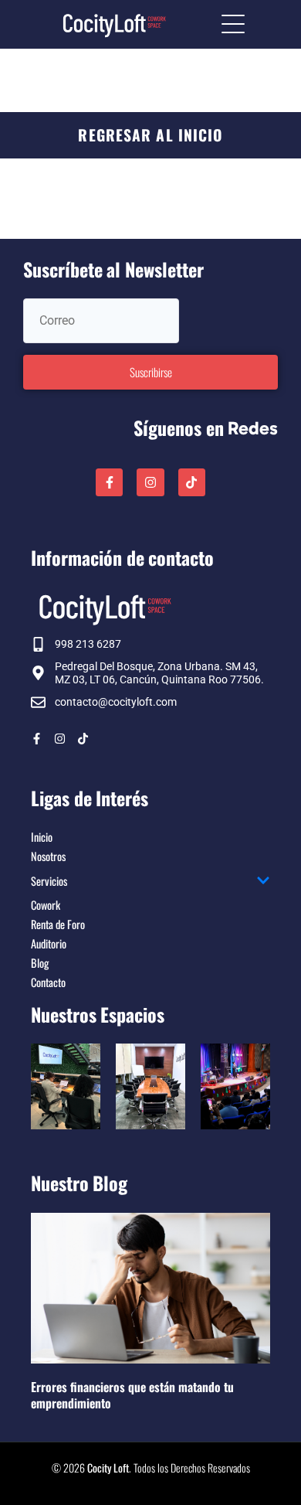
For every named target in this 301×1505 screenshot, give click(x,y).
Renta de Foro (58, 924)
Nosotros (48, 856)
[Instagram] (150, 481)
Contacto (48, 982)
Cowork (45, 905)
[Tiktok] (191, 481)
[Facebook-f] (109, 481)
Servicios (49, 881)
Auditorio (48, 943)
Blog (40, 963)
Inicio (41, 837)
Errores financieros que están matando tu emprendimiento (132, 1394)
